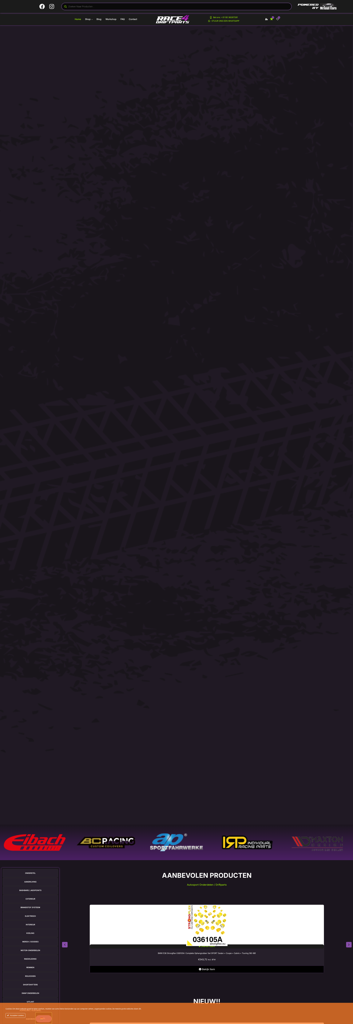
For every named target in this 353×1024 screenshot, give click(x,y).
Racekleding (30, 959)
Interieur (30, 925)
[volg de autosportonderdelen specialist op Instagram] (53, 6)
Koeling (30, 933)
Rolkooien (30, 976)
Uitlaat (30, 1002)
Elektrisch (30, 916)
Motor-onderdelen (30, 950)
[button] (65, 944)
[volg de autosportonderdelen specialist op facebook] (43, 6)
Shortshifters (30, 985)
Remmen (30, 967)
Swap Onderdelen (30, 993)
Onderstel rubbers (208, 946)
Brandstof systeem (30, 907)
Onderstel (30, 873)
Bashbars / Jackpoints (30, 890)
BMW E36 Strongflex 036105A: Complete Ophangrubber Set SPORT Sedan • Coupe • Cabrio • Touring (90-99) (207, 953)
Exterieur (30, 899)
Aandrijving (30, 882)
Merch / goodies (30, 942)
